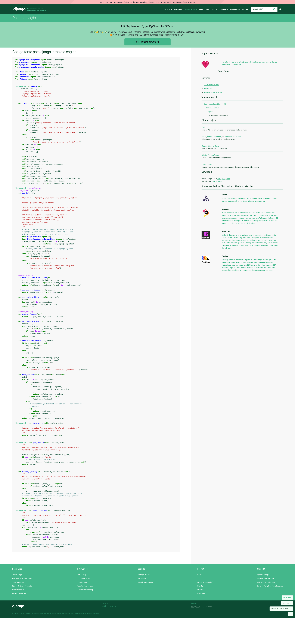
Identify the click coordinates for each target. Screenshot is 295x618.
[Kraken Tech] (206, 239)
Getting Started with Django (22, 578)
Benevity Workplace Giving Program (270, 586)
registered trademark (70, 613)
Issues (214, 9)
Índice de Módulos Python (213, 92)
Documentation (191, 9)
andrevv (211, 607)
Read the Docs (217, 181)
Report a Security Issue (85, 586)
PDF (223, 179)
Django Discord (143, 578)
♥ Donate (245, 9)
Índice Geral (208, 89)
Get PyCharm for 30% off (147, 42)
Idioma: (287, 603)
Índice (204, 137)
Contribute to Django (84, 578)
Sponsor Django (263, 575)
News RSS (201, 593)
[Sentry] (206, 201)
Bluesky (200, 586)
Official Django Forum (210, 155)
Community (223, 9)
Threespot (196, 607)
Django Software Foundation (22, 586)
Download (178, 9)
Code (207, 9)
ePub (228, 179)
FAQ (203, 127)
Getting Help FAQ (144, 575)
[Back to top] (290, 614)
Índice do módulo (214, 137)
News (201, 9)
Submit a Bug (82, 582)
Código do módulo (212, 108)
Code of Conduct (18, 590)
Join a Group (81, 575)
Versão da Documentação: (281, 608)
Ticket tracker (207, 164)
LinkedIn (200, 590)
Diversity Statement (19, 593)
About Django (17, 575)
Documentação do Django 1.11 (215, 104)
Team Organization (19, 582)
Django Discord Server (211, 146)
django (210, 111)
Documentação (24, 18)
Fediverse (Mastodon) (205, 582)
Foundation (235, 9)
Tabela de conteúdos (211, 85)
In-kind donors (109, 606)
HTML (219, 179)
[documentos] (20, 86)
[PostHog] (206, 263)
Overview (168, 9)
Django (19, 9)
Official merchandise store (266, 582)
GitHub (199, 575)
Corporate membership (265, 578)
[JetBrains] (206, 217)
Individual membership (85, 590)
